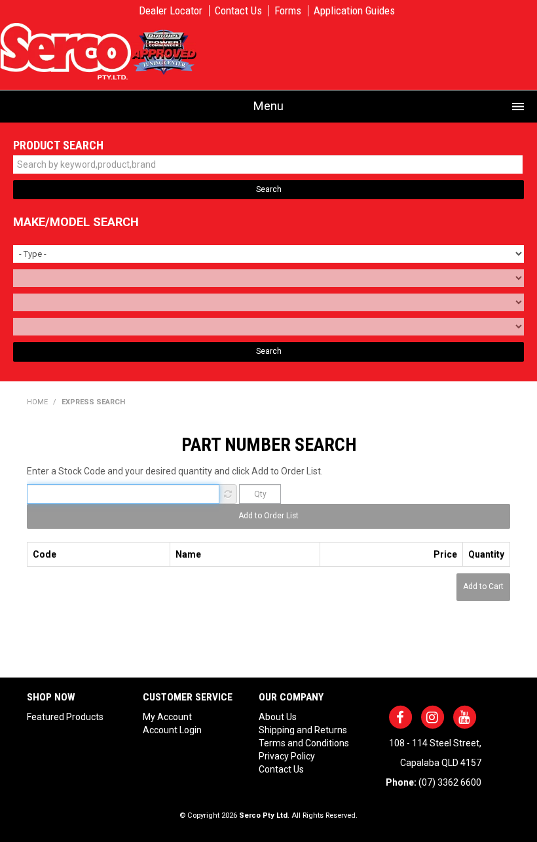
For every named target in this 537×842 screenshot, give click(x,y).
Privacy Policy (287, 756)
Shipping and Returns (303, 730)
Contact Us (238, 10)
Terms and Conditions (304, 743)
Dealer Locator (170, 10)
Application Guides (354, 10)
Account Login (172, 730)
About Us (278, 717)
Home (37, 402)
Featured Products (65, 717)
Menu (268, 106)
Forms (287, 10)
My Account (167, 717)
